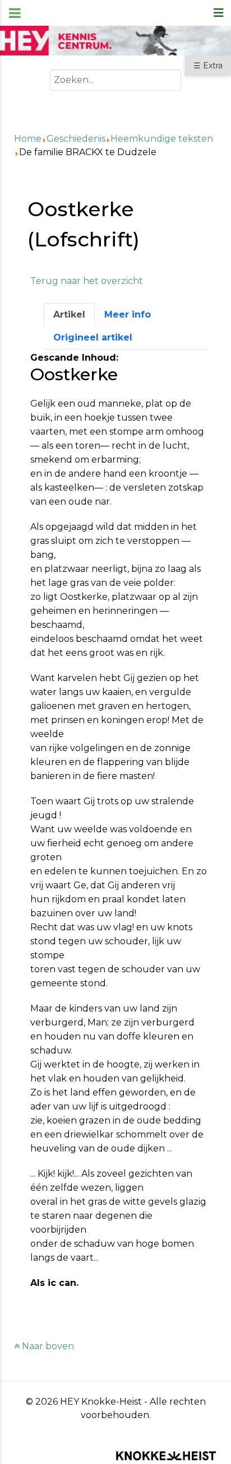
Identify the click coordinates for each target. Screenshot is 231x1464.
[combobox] (115, 80)
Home (27, 138)
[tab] (69, 315)
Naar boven (47, 1346)
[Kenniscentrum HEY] (115, 40)
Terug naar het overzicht (86, 281)
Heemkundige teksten (161, 138)
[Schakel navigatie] (218, 12)
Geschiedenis (76, 138)
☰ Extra (208, 65)
